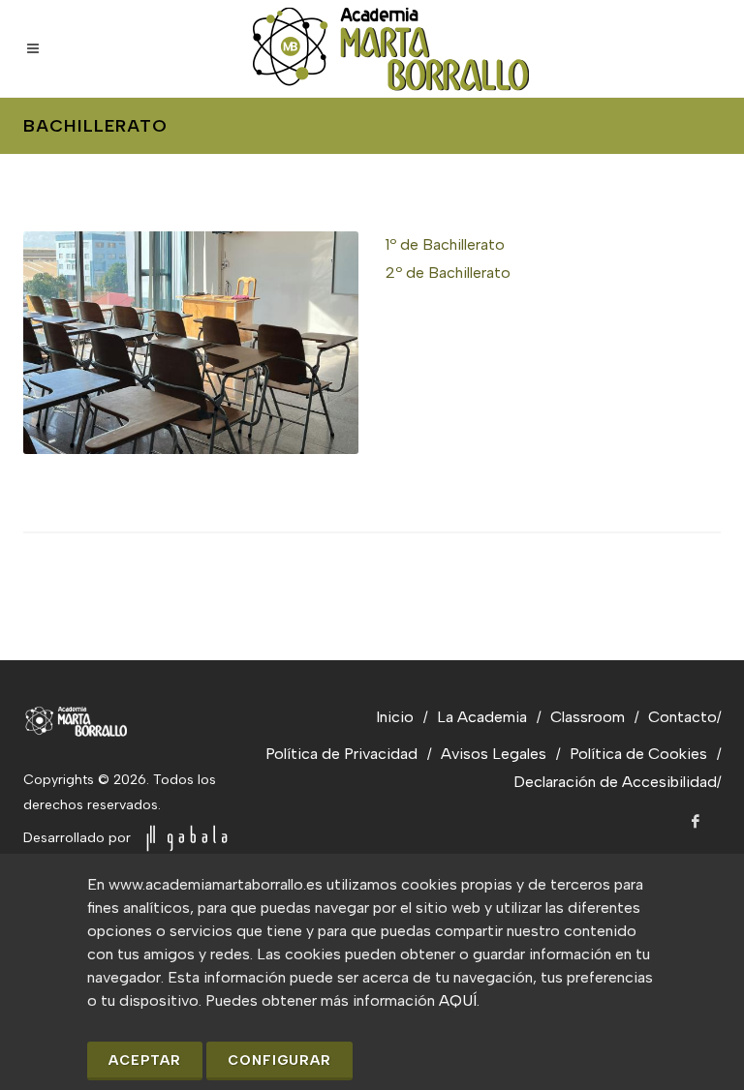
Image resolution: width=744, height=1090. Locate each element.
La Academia (482, 717)
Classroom (587, 717)
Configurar (279, 1060)
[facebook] (695, 821)
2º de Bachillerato (448, 272)
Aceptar (144, 1060)
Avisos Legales (493, 753)
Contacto (682, 717)
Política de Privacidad (341, 753)
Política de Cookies (638, 753)
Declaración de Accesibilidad (615, 781)
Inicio (395, 717)
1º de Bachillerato (445, 244)
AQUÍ (458, 1000)
